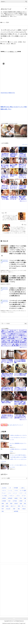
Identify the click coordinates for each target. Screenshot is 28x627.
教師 (11, 503)
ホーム (3, 22)
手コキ (24, 41)
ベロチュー (11, 495)
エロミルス (24, 144)
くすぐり (4, 490)
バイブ (20, 493)
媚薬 (3, 503)
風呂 (3, 511)
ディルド (4, 493)
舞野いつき (13, 43)
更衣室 (16, 503)
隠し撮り (8, 508)
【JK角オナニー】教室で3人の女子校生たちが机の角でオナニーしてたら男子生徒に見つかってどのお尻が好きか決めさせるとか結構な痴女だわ (17, 291)
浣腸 (21, 503)
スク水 (16, 490)
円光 (21, 498)
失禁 (9, 500)
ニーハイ (15, 493)
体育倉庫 (10, 498)
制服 (25, 498)
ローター (24, 495)
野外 (3, 508)
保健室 (16, 498)
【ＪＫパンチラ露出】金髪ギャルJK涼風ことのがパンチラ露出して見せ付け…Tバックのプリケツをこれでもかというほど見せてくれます (17, 264)
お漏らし (23, 487)
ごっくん (10, 490)
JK (8, 22)
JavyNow (4, 487)
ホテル (18, 495)
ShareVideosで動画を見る (8, 92)
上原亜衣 (4, 498)
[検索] (26, 1)
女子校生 (20, 41)
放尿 (7, 503)
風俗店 (24, 508)
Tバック (3, 43)
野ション (24, 506)
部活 (19, 506)
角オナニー (13, 506)
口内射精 (4, 500)
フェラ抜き (4, 495)
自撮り (7, 506)
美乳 (25, 503)
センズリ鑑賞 (23, 490)
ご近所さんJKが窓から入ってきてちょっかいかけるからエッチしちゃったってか (18, 437)
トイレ (9, 493)
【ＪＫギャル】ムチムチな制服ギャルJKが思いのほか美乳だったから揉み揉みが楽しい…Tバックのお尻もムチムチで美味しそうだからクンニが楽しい (17, 304)
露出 (19, 508)
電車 (14, 508)
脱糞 (3, 506)
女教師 (20, 500)
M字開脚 (16, 487)
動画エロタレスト (23, 201)
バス (25, 493)
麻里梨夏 (16, 511)
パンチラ (15, 41)
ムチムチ (8, 43)
